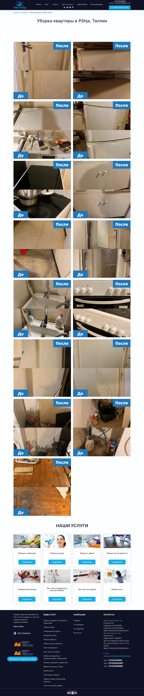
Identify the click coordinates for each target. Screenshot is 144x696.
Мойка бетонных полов (53, 667)
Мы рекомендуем (96, 4)
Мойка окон (49, 671)
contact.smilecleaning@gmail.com (120, 3)
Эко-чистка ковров (52, 652)
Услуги (55, 4)
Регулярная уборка (51, 675)
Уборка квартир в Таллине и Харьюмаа (55, 621)
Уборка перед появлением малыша (55, 680)
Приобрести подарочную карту (22, 659)
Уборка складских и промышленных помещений (55, 657)
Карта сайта (18, 626)
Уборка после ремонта (53, 643)
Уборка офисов (50, 639)
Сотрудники (79, 629)
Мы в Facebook (24, 633)
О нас (46, 4)
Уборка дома (49, 627)
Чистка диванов (50, 648)
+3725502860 (120, 1)
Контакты (77, 633)
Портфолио (24, 12)
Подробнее (27, 562)
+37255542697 (115, 663)
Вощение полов (50, 635)
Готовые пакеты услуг (119, 7)
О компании (79, 625)
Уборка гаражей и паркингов (56, 662)
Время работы (82, 4)
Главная (38, 4)
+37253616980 (115, 666)
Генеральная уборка (52, 631)
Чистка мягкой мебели (53, 686)
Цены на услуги (67, 4)
